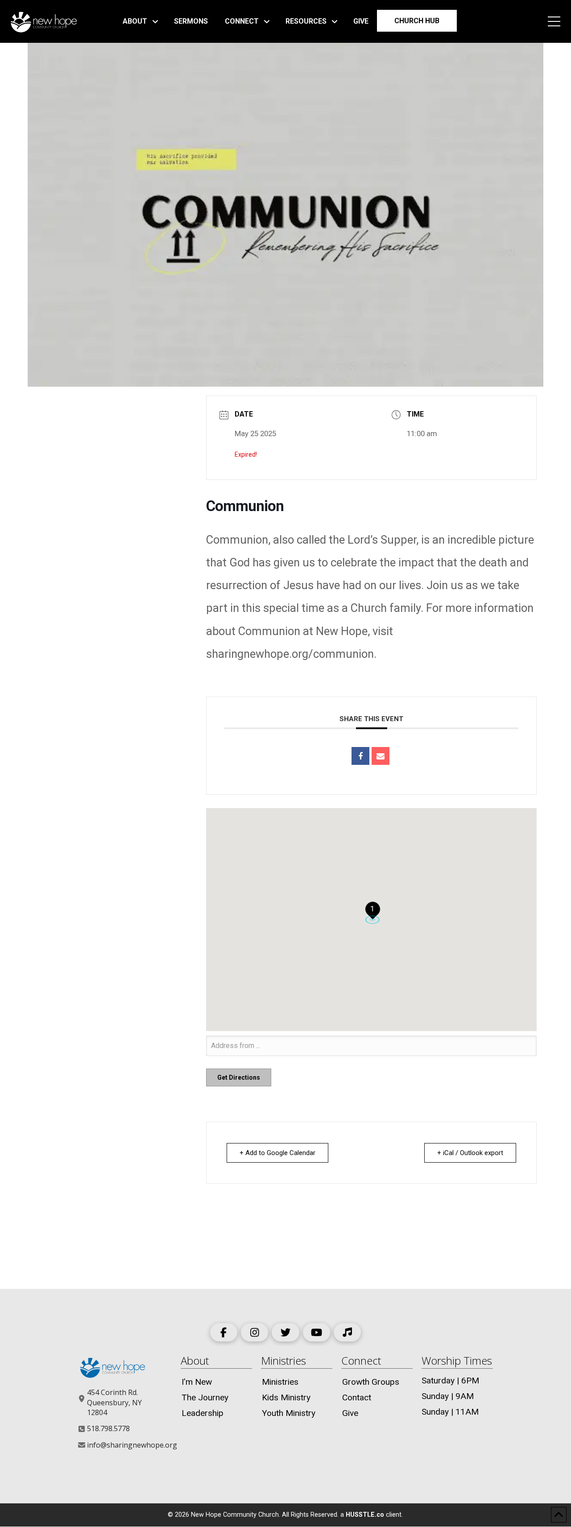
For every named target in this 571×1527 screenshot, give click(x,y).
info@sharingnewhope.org (132, 1445)
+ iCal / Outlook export (470, 1153)
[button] (554, 21)
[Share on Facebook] (360, 756)
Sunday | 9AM (448, 1396)
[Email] (380, 756)
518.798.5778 (108, 1428)
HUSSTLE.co (365, 1515)
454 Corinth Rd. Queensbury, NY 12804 (114, 1402)
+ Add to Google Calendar (277, 1153)
